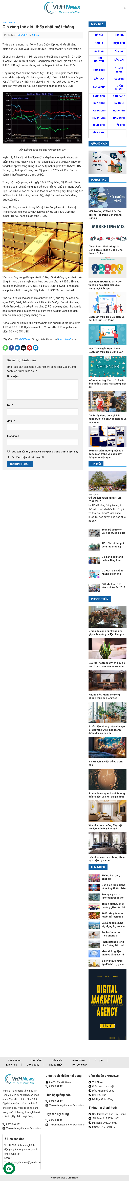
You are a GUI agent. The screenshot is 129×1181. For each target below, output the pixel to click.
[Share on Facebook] (11, 348)
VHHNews (23, 339)
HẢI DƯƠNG (99, 110)
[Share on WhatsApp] (5, 348)
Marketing (78, 1060)
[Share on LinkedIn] (35, 348)
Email (11, 420)
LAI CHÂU (99, 51)
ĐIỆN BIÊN (119, 43)
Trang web (13, 436)
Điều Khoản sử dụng (103, 1090)
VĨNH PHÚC (99, 132)
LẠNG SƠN (99, 96)
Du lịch (99, 1060)
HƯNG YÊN (119, 110)
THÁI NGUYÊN (99, 60)
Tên (10, 405)
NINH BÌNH (99, 125)
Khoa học (11, 1065)
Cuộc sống (36, 1060)
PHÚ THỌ (119, 35)
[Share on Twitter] (17, 348)
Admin (35, 35)
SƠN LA (99, 43)
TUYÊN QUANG (119, 88)
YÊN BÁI (119, 51)
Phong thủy (55, 1065)
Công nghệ (33, 1065)
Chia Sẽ (31, 1099)
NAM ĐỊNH (119, 117)
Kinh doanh (14, 1060)
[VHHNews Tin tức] (64, 8)
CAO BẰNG (119, 96)
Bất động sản (79, 1065)
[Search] (125, 8)
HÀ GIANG (119, 78)
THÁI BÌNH (119, 125)
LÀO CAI (119, 59)
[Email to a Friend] (23, 348)
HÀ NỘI (99, 35)
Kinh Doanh (9, 22)
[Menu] (5, 8)
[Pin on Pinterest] (29, 348)
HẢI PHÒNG (99, 117)
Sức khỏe (57, 1060)
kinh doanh (64, 339)
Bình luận (13, 376)
